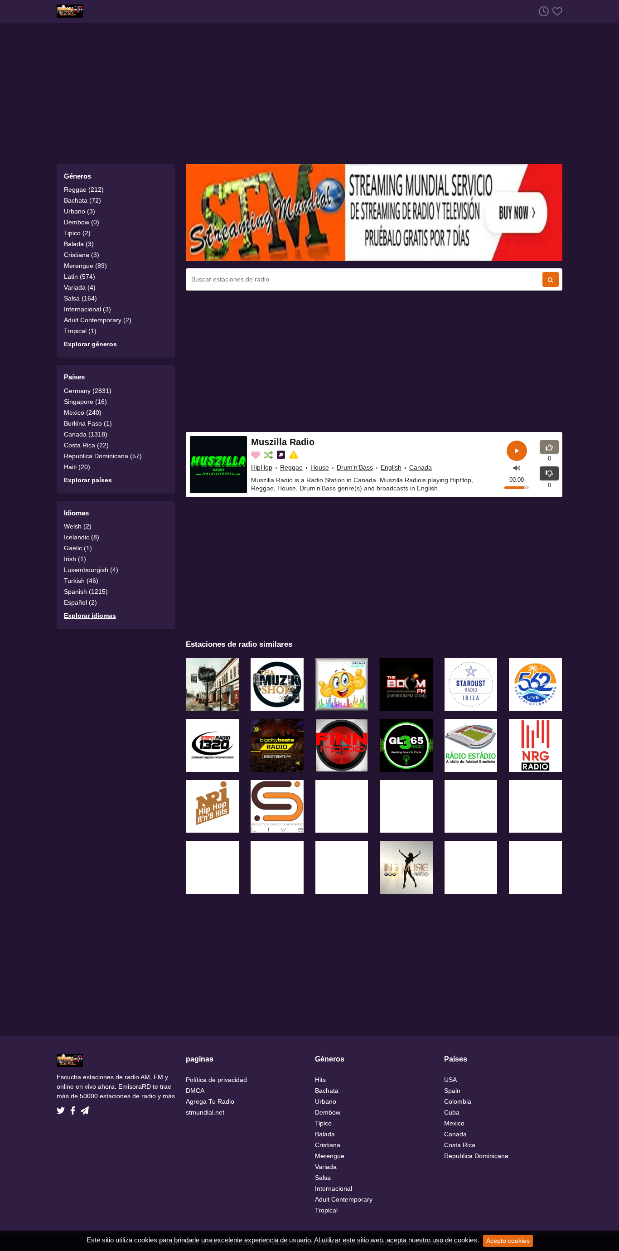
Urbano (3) (79, 211)
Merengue (329, 1155)
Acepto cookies (508, 1240)
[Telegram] (85, 1107)
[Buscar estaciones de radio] (550, 279)
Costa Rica (459, 1145)
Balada (325, 1134)
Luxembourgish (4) (91, 569)
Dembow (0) (81, 222)
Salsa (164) (80, 298)
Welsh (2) (78, 526)
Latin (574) (79, 276)
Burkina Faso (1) (88, 423)
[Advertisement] (309, 93)
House (319, 467)
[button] (516, 467)
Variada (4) (80, 287)
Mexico (454, 1123)
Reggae (291, 467)
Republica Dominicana (476, 1155)
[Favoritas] (555, 11)
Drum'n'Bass (355, 467)
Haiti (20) (77, 466)
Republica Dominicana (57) (103, 456)
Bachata (327, 1090)
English (391, 467)
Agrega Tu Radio (210, 1101)
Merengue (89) (85, 265)
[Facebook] (74, 1107)
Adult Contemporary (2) (97, 320)
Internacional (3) (87, 309)
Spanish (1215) (86, 591)
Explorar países (88, 480)
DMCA (195, 1090)
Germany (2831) (87, 390)
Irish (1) (75, 558)
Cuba (451, 1112)
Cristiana (327, 1145)
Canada (420, 467)
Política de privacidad (216, 1079)
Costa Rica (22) (86, 445)
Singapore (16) (85, 401)
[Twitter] (62, 1107)
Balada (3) (79, 243)
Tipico (323, 1123)
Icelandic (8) (81, 537)
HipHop (261, 467)
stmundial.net (205, 1112)
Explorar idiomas (90, 615)
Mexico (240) (83, 412)
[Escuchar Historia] (542, 11)
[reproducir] (517, 451)
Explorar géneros (90, 344)
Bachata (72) (82, 200)
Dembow (327, 1112)
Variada (326, 1166)
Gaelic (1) (78, 548)
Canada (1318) (85, 434)
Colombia (457, 1101)
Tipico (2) (77, 233)
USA (450, 1079)
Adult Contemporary (343, 1199)
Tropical (326, 1210)
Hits (320, 1079)
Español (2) (80, 602)
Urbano (325, 1101)
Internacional (333, 1188)
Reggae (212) (84, 189)
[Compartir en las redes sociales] (281, 455)
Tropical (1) (80, 331)
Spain (452, 1090)
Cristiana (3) (81, 254)
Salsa (323, 1177)
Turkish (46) (81, 580)
